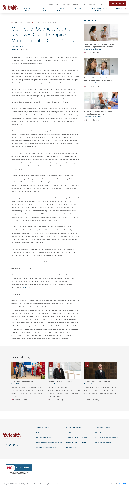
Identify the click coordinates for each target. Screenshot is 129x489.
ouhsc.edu (26, 288)
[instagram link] (10, 445)
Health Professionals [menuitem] (89, 4)
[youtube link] (13, 445)
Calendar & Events (102, 428)
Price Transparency (103, 443)
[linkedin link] (17, 445)
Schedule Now (117, 3)
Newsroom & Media (43, 438)
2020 (21, 22)
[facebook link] (7, 445)
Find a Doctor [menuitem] (44, 9)
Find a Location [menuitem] (61, 9)
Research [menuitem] (76, 9)
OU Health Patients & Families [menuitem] (98, 9)
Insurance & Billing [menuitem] (52, 4)
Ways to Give (71, 448)
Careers (39, 433)
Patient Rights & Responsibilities (49, 443)
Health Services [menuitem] (27, 9)
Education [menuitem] (76, 4)
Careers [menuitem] (118, 9)
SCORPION (122, 484)
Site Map (59, 484)
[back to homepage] (12, 22)
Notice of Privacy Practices (77, 438)
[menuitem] (125, 8)
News (21, 47)
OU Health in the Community (106, 438)
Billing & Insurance (73, 428)
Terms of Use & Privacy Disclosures (44, 484)
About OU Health (43, 428)
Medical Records (102, 433)
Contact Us (70, 433)
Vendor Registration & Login (47, 448)
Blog (16, 22)
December (28, 22)
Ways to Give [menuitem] (102, 4)
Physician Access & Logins (76, 443)
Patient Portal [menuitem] (66, 4)
